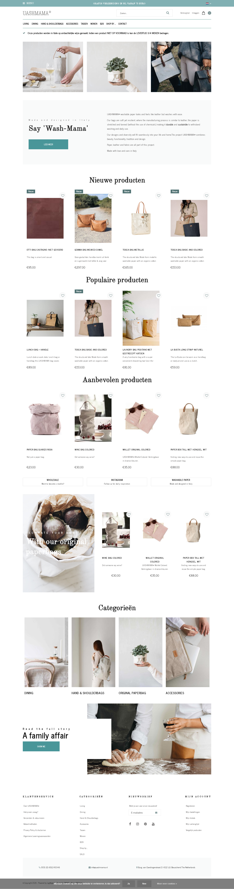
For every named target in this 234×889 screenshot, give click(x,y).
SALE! (82, 854)
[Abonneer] (156, 813)
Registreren (190, 806)
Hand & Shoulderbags (52, 23)
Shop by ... (111, 23)
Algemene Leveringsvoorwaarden (37, 836)
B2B (102, 23)
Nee (144, 884)
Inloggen (195, 13)
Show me (41, 746)
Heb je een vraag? (30, 812)
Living (26, 23)
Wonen (93, 23)
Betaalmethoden (30, 824)
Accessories (72, 23)
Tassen (84, 23)
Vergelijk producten (194, 830)
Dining (35, 23)
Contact (122, 23)
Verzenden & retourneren (33, 818)
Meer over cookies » (167, 884)
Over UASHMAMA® (31, 806)
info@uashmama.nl (99, 867)
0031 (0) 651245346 (50, 867)
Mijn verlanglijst (192, 824)
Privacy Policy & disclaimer (34, 830)
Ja (128, 884)
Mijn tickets (190, 818)
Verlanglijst (184, 13)
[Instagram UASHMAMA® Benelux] (138, 824)
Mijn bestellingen (193, 812)
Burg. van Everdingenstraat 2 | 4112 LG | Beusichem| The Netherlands (166, 867)
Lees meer (48, 144)
